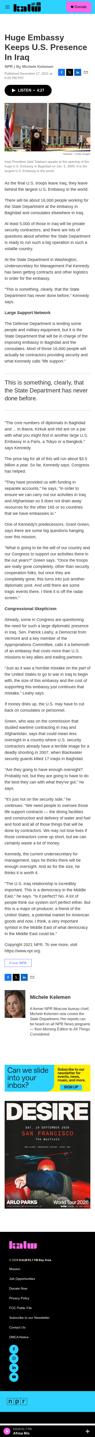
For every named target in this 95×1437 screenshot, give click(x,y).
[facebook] (13, 1349)
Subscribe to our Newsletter (29, 1317)
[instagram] (13, 1358)
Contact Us (17, 1327)
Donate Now (18, 1288)
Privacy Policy (19, 1298)
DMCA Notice (19, 1337)
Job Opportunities (22, 1279)
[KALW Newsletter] (47, 1078)
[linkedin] (13, 1368)
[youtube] (13, 1377)
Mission (14, 1269)
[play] (7, 1431)
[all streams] (89, 1431)
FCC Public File (20, 1308)
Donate (81, 7)
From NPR (18, 963)
